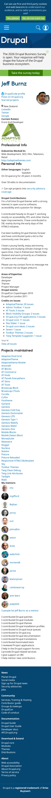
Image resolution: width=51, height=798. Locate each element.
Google (5, 115)
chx (11, 487)
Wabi (4, 479)
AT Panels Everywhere (13, 378)
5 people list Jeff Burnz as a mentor (20, 610)
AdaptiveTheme (14, 304)
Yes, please (13, 18)
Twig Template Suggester (19, 335)
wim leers (15, 595)
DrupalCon (7, 709)
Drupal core (12, 319)
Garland (5, 403)
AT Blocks (6, 368)
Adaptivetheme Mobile (13, 362)
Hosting (27, 699)
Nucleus (5, 448)
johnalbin (15, 529)
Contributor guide (11, 703)
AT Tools (10, 310)
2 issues (35, 313)
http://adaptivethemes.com (16, 160)
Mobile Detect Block (12, 435)
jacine (13, 570)
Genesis (5, 406)
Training (15, 699)
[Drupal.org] (25, 40)
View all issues (9, 343)
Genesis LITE (8, 416)
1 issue (26, 307)
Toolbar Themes (14, 332)
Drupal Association (11, 765)
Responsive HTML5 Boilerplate (17, 460)
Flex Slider (11, 323)
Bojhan (13, 504)
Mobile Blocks (8, 432)
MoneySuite (7, 438)
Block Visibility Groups (18, 313)
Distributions (8, 752)
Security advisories (11, 686)
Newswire (6, 441)
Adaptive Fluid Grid (11, 356)
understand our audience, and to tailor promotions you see (25, 10)
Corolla (5, 394)
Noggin (5, 444)
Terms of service (10, 772)
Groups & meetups (11, 706)
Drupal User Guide (11, 726)
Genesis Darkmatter (12, 413)
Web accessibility (10, 762)
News (4, 672)
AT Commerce (8, 372)
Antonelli (6, 365)
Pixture (5, 454)
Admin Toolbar (14, 307)
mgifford (14, 496)
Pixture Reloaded (10, 457)
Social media (8, 680)
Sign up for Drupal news (14, 683)
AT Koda (5, 375)
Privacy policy (8, 775)
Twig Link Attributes (12, 473)
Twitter (5, 112)
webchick (15, 554)
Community (8, 695)
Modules (6, 746)
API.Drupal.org (9, 732)
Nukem (5, 451)
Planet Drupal (8, 676)
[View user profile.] (43, 98)
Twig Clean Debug (11, 470)
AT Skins (5, 381)
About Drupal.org (10, 769)
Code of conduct (10, 712)
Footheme (6, 400)
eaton (13, 537)
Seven (9, 329)
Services (5, 699)
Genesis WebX (9, 425)
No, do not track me (33, 18)
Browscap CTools (10, 391)
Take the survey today (25, 73)
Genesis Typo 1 (9, 419)
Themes (5, 749)
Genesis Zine (8, 429)
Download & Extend (12, 738)
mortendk (15, 562)
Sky (3, 464)
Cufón (4, 397)
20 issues (29, 304)
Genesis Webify (9, 422)
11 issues (25, 319)
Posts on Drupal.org (12, 96)
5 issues (20, 310)
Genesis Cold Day (10, 410)
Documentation (10, 718)
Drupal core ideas (15, 326)
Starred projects (10, 100)
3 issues (41, 316)
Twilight (5, 476)
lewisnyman (16, 579)
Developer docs (9, 729)
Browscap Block (9, 387)
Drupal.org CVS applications (21, 316)
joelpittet (14, 604)
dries (12, 545)
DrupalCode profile (15, 93)
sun (12, 521)
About (4, 758)
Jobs (3, 689)
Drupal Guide (8, 722)
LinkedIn (6, 109)
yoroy (13, 512)
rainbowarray (17, 587)
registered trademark (27, 787)
